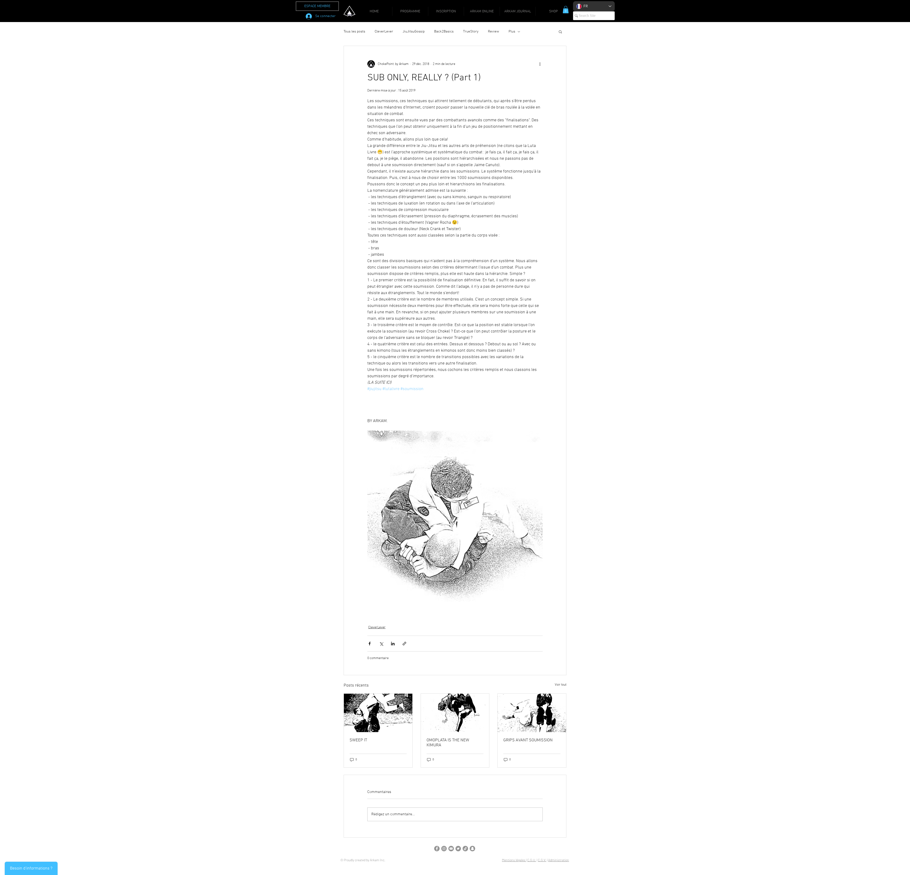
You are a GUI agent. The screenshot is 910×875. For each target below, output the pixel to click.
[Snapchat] (472, 848)
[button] (566, 9)
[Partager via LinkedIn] (393, 643)
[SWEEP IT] (378, 713)
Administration (558, 860)
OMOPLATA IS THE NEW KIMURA (448, 743)
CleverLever (384, 31)
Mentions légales (514, 860)
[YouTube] (451, 848)
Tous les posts (354, 31)
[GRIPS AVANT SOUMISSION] (532, 713)
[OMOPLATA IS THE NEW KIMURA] (455, 713)
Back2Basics (444, 31)
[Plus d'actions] (540, 64)
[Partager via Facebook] (369, 643)
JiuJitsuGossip (414, 31)
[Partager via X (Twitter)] (381, 643)
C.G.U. (531, 860)
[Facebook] (437, 848)
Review (493, 31)
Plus (512, 31)
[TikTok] (465, 848)
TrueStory (470, 31)
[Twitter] (458, 848)
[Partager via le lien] (404, 643)
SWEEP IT (358, 740)
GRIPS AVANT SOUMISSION (528, 740)
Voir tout (560, 685)
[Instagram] (444, 848)
